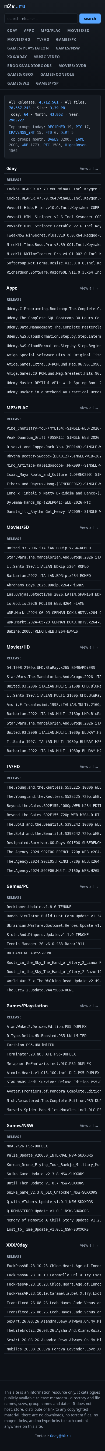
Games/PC (66, 39)
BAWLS (53, 139)
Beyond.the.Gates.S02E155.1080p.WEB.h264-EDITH (55, 805)
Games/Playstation (28, 48)
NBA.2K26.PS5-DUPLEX (27, 1146)
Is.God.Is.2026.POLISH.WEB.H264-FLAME (45, 603)
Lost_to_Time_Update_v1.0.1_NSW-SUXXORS (48, 1229)
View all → (89, 168)
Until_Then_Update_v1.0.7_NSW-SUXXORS (45, 1183)
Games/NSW (68, 48)
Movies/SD (78, 30)
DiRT (65, 132)
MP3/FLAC (51, 30)
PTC (79, 127)
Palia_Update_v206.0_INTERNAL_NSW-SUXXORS (50, 1155)
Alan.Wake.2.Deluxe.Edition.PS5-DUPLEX (46, 1026)
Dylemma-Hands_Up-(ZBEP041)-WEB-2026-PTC (49, 502)
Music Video (46, 56)
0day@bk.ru (60, 1435)
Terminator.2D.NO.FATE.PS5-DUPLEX (41, 1054)
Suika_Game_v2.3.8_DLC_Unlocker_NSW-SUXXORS (52, 1192)
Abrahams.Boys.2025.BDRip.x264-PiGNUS (45, 585)
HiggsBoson (75, 145)
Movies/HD (18, 39)
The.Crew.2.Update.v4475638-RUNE (40, 990)
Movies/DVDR (72, 65)
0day (12, 30)
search (90, 18)
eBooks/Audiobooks (29, 65)
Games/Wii (18, 83)
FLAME (79, 139)
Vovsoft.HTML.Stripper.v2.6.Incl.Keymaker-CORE (55, 217)
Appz (29, 30)
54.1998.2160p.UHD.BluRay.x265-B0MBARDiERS (51, 667)
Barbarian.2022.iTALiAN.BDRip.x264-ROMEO (49, 575)
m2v (15, 6)
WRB (25, 145)
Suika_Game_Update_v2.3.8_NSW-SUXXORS (45, 1174)
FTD (49, 132)
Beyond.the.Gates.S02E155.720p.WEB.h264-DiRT (53, 815)
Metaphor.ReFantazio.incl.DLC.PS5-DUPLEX (49, 1063)
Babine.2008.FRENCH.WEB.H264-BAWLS (42, 631)
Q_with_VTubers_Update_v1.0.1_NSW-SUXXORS (50, 1202)
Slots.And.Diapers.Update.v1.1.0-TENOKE (48, 934)
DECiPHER (56, 127)
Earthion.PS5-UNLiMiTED (30, 1045)
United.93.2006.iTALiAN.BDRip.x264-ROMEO (49, 548)
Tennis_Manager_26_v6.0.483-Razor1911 (45, 944)
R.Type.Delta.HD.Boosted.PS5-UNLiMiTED (46, 1036)
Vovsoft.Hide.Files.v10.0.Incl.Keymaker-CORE (53, 207)
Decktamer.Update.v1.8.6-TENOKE (39, 907)
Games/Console (57, 74)
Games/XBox (20, 74)
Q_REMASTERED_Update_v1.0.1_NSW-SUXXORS (48, 1211)
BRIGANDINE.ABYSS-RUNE (29, 953)
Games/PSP (47, 83)
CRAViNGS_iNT (22, 132)
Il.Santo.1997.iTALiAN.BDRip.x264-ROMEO (48, 566)
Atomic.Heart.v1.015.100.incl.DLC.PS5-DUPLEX (53, 1073)
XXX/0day (17, 56)
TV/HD (43, 39)
